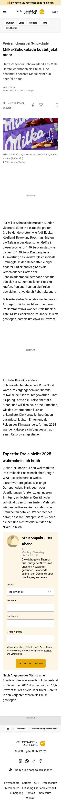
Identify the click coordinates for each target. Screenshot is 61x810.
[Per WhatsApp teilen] (47, 105)
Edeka (21, 23)
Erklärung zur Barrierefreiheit (39, 788)
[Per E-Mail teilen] (41, 105)
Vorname (11, 600)
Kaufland (33, 23)
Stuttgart (10, 23)
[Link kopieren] (27, 105)
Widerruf (30, 798)
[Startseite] (8, 728)
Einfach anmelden (30, 663)
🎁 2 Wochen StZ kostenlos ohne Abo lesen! (30, 2)
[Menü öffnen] (4, 12)
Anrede (10, 584)
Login (55, 11)
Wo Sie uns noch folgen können (33, 770)
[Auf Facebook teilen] (33, 105)
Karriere (26, 783)
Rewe (44, 23)
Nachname (12, 616)
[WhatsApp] (27, 761)
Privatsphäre (11, 783)
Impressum (44, 793)
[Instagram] (20, 761)
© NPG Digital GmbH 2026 (30, 751)
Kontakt (30, 793)
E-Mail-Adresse (14, 632)
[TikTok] (34, 761)
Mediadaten (12, 788)
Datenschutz (49, 783)
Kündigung (16, 793)
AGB (36, 783)
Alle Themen (11, 28)
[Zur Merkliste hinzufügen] (56, 105)
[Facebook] (40, 761)
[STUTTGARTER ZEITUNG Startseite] (30, 11)
